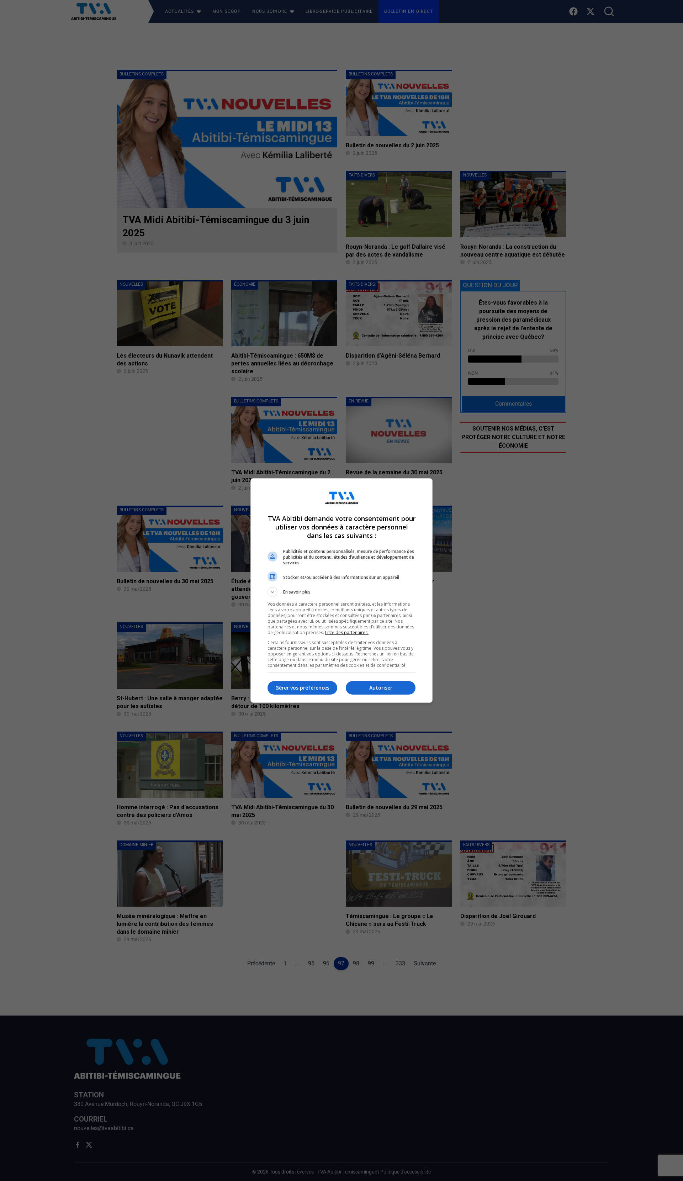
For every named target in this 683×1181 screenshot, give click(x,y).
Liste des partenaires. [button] (347, 632)
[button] (341, 592)
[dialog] (341, 590)
